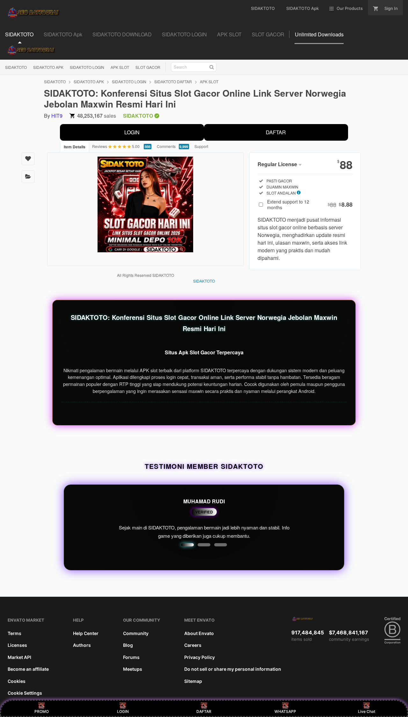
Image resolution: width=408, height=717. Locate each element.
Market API (19, 657)
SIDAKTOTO (16, 67)
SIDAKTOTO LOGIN (87, 67)
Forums (131, 657)
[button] (187, 544)
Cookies (17, 681)
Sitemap (193, 681)
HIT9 (56, 115)
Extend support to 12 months (310, 204)
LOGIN (132, 132)
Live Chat (366, 711)
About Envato (199, 633)
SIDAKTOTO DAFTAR (173, 81)
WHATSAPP (285, 711)
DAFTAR (276, 132)
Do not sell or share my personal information (232, 669)
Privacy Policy (199, 657)
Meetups (132, 669)
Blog (128, 645)
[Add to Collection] (28, 176)
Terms (14, 633)
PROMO (41, 711)
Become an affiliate (28, 669)
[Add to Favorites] (28, 158)
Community (136, 633)
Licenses (17, 645)
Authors (82, 645)
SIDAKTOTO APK (48, 67)
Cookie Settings (25, 693)
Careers (192, 645)
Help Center (85, 633)
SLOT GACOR (147, 67)
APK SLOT (120, 67)
